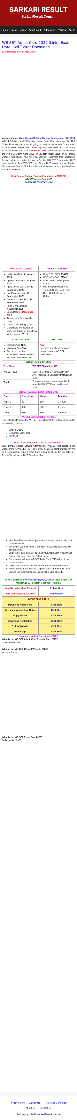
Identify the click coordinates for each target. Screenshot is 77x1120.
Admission (49, 30)
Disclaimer (34, 1102)
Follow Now (56, 588)
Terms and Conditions (56, 1102)
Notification (62, 384)
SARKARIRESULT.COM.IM (40, 579)
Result (14, 30)
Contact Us (46, 1107)
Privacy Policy (17, 1102)
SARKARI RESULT (38, 9)
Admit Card (35, 30)
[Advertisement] (38, 96)
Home (4, 30)
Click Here (56, 610)
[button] (74, 30)
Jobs (23, 30)
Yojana (62, 30)
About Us (31, 1107)
